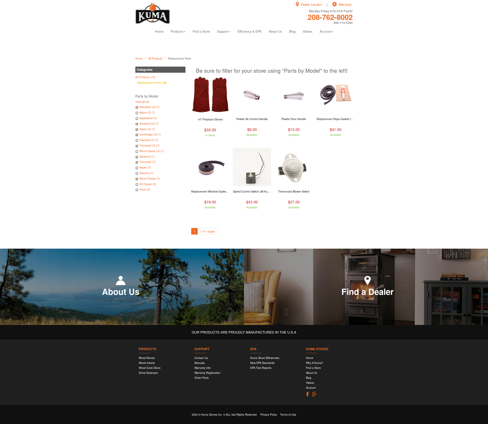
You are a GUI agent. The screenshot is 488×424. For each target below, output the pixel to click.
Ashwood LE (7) (149, 123)
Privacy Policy (268, 414)
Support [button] (222, 31)
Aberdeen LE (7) (149, 107)
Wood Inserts (147, 363)
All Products (155, 58)
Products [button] (177, 31)
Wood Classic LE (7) (151, 151)
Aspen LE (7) (147, 129)
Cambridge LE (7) (150, 134)
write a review (210, 142)
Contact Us (201, 358)
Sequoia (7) (146, 173)
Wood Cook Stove (150, 368)
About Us (275, 31)
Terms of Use (288, 414)
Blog (292, 31)
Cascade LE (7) (148, 140)
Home (159, 31)
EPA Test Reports (260, 368)
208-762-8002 (330, 17)
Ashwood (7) (147, 156)
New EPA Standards (262, 363)
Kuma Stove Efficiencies (264, 358)
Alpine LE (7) (147, 112)
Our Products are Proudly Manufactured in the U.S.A (244, 332)
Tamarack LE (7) (149, 145)
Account (311, 387)
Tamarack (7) (147, 162)
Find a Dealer (367, 291)
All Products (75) (145, 77)
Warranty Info (202, 368)
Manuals (199, 363)
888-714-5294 (343, 22)
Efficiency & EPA (250, 31)
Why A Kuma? (314, 363)
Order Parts (201, 378)
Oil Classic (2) (147, 184)
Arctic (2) (144, 189)
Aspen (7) (145, 167)
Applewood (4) (148, 118)
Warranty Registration (207, 373)
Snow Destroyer (148, 373)
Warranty (345, 4)
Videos (307, 31)
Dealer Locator (311, 4)
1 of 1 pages (207, 231)
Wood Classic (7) (149, 178)
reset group (142, 101)
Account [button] (325, 31)
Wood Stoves (147, 358)
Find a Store (201, 31)
